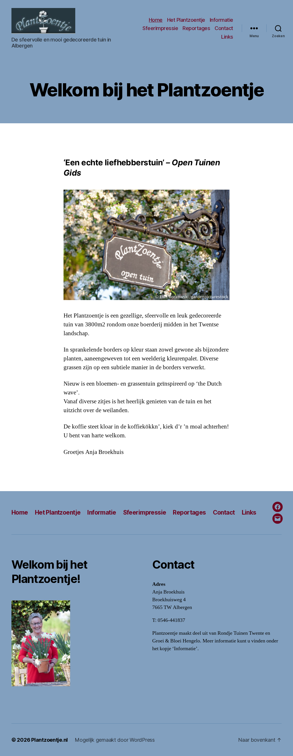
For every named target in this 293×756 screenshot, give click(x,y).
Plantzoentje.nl (49, 740)
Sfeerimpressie (160, 28)
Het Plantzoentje (186, 20)
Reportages (196, 28)
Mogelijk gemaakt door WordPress (115, 740)
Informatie (221, 20)
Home (156, 20)
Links (227, 37)
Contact (224, 28)
